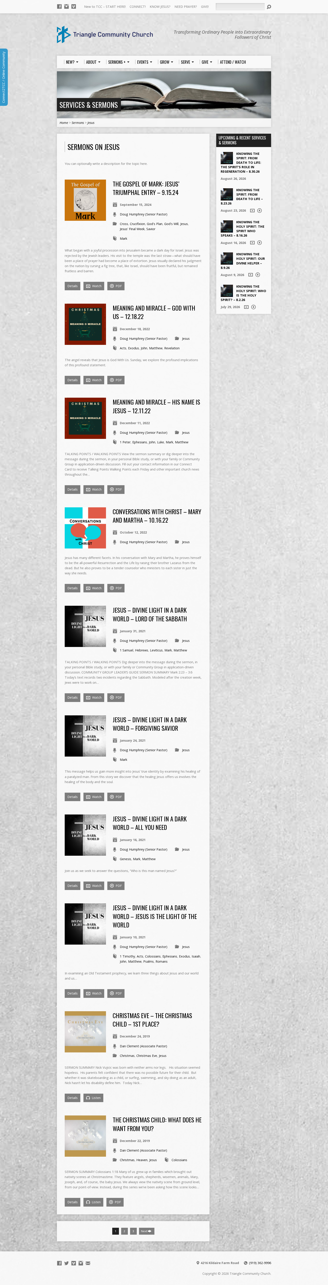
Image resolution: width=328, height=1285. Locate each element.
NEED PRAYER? (185, 6)
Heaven (141, 1160)
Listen (96, 1098)
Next (144, 1231)
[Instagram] (66, 6)
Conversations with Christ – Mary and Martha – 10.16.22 (157, 515)
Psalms (148, 961)
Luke (160, 442)
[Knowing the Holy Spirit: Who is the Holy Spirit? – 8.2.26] (227, 294)
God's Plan (154, 224)
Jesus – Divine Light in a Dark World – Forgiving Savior (150, 724)
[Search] (269, 7)
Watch (96, 286)
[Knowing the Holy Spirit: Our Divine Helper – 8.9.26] (227, 262)
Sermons (78, 123)
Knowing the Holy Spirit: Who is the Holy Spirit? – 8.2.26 (243, 293)
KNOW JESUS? (160, 6)
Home (64, 123)
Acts (123, 348)
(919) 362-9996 (260, 1263)
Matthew (155, 348)
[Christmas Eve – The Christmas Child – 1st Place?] (85, 1050)
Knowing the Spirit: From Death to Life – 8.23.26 (242, 196)
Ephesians (139, 442)
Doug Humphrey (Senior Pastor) (143, 214)
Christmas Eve (146, 1056)
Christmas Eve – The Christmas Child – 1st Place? (152, 1019)
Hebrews (141, 650)
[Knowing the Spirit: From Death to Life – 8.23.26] (227, 198)
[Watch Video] (252, 210)
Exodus (133, 348)
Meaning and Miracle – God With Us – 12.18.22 (154, 312)
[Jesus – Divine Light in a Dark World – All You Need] (85, 853)
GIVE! (205, 6)
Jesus (90, 123)
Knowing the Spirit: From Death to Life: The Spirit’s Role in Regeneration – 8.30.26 (241, 162)
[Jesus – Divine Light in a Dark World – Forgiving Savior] (85, 754)
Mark (123, 238)
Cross (124, 224)
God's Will (171, 224)
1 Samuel (126, 650)
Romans (162, 961)
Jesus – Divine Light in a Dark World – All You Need (150, 823)
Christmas (127, 1056)
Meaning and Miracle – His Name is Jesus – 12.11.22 (156, 406)
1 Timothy (127, 956)
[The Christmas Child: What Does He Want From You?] (85, 1154)
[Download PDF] (259, 210)
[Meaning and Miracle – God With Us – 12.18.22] (85, 342)
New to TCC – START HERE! (105, 6)
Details (72, 286)
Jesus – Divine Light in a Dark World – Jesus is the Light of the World (155, 916)
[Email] (88, 1263)
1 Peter (125, 442)
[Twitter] (66, 1263)
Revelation (172, 348)
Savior (150, 229)
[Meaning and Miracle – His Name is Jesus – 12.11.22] (85, 436)
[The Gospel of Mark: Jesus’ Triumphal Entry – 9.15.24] (85, 218)
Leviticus (156, 650)
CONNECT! (138, 6)
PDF (118, 286)
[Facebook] (59, 6)
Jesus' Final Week (132, 229)
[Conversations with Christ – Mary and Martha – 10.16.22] (85, 546)
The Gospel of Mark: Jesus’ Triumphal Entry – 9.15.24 (146, 188)
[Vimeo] (73, 6)
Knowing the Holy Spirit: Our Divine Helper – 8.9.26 (243, 261)
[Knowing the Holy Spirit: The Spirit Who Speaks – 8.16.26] (227, 230)
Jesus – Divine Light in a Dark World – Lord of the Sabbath (150, 614)
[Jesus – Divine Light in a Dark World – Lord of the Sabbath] (85, 644)
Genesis (125, 859)
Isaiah (196, 956)
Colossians (153, 956)
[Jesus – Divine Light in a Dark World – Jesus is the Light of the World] (85, 942)
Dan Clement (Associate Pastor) (143, 1046)
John (144, 348)
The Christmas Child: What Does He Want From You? (157, 1124)
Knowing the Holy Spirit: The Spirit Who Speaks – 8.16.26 (242, 228)
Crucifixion (137, 224)
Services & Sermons (89, 104)
